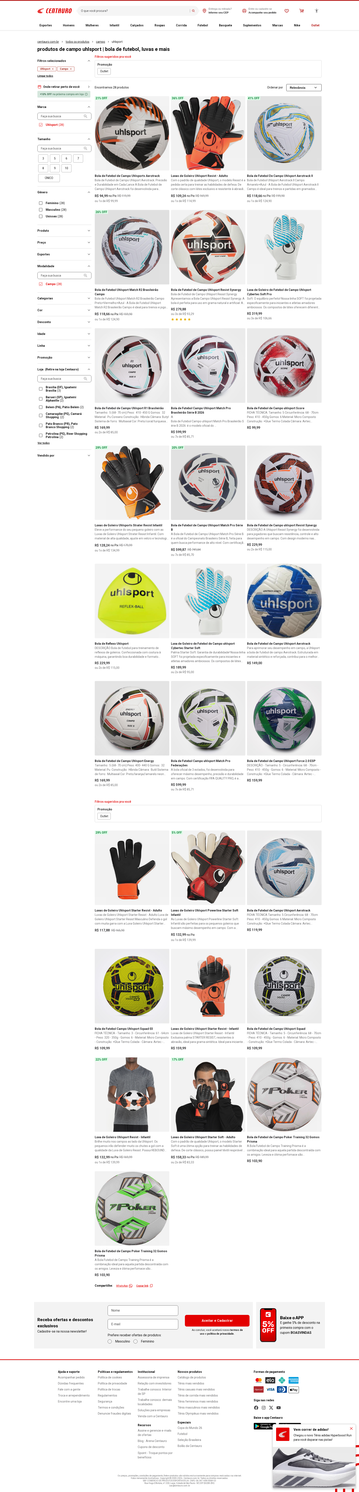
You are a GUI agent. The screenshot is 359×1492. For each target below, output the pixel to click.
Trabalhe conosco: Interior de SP (155, 1391)
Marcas (277, 25)
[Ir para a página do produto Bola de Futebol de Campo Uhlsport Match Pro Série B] (208, 483)
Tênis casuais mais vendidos (196, 1389)
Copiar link (142, 1285)
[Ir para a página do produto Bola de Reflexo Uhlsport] (132, 601)
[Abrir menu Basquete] (235, 25)
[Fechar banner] (351, 1428)
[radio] (43, 158)
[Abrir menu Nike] (303, 25)
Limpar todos (45, 76)
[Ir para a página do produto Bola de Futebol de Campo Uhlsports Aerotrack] (132, 133)
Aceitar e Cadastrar (217, 1321)
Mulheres (92, 25)
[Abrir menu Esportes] (55, 25)
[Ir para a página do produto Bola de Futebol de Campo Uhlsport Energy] (132, 718)
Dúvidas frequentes (71, 1383)
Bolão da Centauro (190, 1446)
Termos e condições (111, 1407)
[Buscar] (193, 10)
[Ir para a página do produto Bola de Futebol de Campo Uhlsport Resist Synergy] (208, 247)
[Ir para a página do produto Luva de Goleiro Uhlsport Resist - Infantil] (132, 1094)
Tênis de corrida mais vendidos (198, 1395)
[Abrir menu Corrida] (190, 25)
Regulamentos (107, 1395)
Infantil (114, 25)
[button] (64, 86)
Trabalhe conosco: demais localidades (155, 1402)
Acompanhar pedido (71, 1377)
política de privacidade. (221, 1333)
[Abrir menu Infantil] (122, 25)
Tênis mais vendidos (191, 1383)
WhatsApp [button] (122, 1285)
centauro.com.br (48, 41)
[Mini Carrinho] (302, 11)
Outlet (315, 25)
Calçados (137, 25)
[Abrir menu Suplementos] (264, 25)
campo (100, 41)
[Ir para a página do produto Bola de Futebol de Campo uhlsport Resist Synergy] (284, 483)
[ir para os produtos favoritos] (287, 11)
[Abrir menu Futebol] (211, 25)
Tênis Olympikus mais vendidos (198, 1413)
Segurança (105, 1401)
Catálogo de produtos (192, 1377)
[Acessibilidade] (317, 11)
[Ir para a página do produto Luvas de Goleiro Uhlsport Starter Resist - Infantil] (208, 986)
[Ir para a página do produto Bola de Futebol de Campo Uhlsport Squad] (284, 986)
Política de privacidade (112, 1383)
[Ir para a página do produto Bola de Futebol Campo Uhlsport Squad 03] (132, 986)
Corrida (181, 25)
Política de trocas (109, 1389)
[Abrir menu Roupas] (168, 25)
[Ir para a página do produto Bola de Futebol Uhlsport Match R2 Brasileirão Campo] (132, 247)
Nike (297, 25)
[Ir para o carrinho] (302, 11)
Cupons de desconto (151, 1447)
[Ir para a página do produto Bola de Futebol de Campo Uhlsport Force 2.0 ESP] (284, 718)
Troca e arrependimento (74, 1395)
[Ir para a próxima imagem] (164, 133)
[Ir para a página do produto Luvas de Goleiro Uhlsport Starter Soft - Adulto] (208, 1094)
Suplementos (252, 25)
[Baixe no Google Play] (265, 1426)
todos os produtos (77, 41)
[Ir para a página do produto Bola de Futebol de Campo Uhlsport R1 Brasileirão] (132, 365)
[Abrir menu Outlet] (322, 25)
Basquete (225, 25)
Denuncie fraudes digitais (114, 1413)
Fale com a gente (69, 1389)
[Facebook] (256, 1407)
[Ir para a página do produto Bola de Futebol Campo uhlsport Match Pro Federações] (208, 718)
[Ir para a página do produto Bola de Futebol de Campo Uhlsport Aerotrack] (284, 601)
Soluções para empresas (154, 1410)
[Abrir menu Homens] (77, 25)
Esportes (45, 25)
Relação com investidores (154, 1383)
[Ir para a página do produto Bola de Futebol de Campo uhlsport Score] (284, 365)
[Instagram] (263, 1407)
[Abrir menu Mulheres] (102, 25)
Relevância (297, 87)
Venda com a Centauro (153, 1416)
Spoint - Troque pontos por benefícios (155, 1455)
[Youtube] (278, 1407)
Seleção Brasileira (189, 1440)
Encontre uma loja (70, 1401)
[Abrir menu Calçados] (146, 25)
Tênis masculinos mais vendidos (199, 1407)
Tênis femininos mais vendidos (198, 1401)
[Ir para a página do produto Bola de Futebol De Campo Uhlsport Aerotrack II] (284, 133)
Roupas (160, 25)
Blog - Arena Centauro (152, 1441)
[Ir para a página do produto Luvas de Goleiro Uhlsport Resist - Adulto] (208, 133)
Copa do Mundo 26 (190, 1428)
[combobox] (134, 10)
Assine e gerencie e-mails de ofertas (154, 1433)
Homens (69, 25)
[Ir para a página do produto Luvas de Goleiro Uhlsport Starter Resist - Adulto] (132, 868)
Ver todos (44, 443)
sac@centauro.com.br (179, 1486)
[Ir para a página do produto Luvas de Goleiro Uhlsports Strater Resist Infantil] (132, 483)
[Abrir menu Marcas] (286, 25)
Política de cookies (110, 1377)
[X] (271, 1407)
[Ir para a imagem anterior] (99, 133)
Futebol (203, 25)
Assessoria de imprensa (153, 1377)
